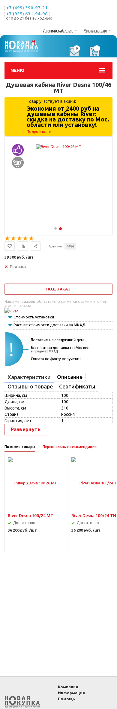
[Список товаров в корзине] (97, 53)
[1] (7, 238)
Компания (68, 687)
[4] (25, 238)
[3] (19, 238)
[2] (13, 238)
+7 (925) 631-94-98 (27, 13)
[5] (31, 238)
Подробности (39, 132)
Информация (71, 693)
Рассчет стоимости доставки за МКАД (50, 325)
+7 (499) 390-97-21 (27, 7)
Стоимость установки (34, 317)
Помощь (66, 699)
